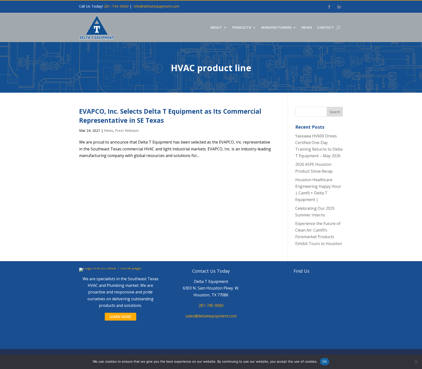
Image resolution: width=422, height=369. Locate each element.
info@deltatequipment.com (156, 6)
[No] (415, 361)
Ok (324, 361)
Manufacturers (276, 27)
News (307, 27)
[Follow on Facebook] (329, 7)
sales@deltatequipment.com (211, 316)
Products (241, 27)
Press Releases (127, 130)
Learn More (120, 316)
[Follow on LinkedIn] (339, 7)
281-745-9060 (116, 6)
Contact (325, 27)
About (216, 27)
